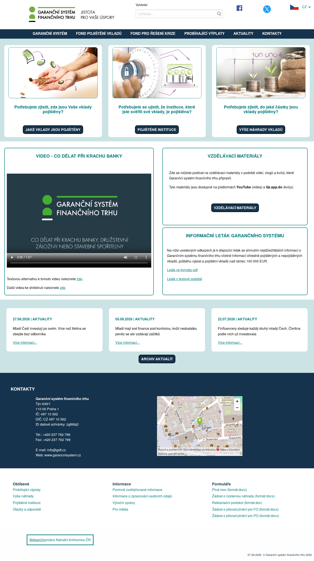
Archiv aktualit (157, 358)
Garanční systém (50, 33)
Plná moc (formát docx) (229, 489)
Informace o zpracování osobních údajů (142, 496)
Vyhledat (141, 5)
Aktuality (243, 33)
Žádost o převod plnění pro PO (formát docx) (245, 515)
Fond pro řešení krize (153, 33)
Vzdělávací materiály (235, 207)
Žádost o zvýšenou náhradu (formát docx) (243, 496)
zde (79, 278)
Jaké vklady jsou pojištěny (53, 129)
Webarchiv (37, 539)
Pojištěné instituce (157, 129)
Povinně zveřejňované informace (137, 489)
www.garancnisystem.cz (62, 455)
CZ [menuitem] (303, 6)
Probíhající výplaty (204, 33)
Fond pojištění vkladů (99, 33)
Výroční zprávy (124, 502)
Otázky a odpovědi (27, 509)
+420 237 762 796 (56, 434)
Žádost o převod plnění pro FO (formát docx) (245, 509)
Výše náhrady (23, 496)
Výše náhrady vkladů (261, 129)
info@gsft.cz (56, 449)
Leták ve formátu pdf (182, 269)
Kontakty (272, 33)
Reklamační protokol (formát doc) (237, 502)
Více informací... (25, 342)
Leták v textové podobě (184, 278)
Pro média (120, 509)
